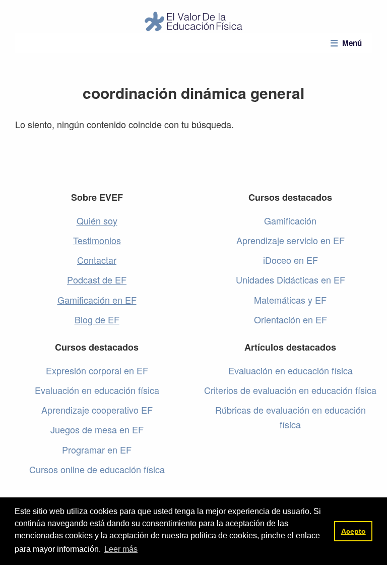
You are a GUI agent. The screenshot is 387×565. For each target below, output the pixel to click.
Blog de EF (97, 319)
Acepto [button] (353, 531)
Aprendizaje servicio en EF (290, 240)
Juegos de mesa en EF (97, 429)
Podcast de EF (96, 279)
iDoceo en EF (290, 259)
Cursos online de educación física (97, 469)
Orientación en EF (290, 319)
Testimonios (97, 240)
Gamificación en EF (97, 299)
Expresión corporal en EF (97, 370)
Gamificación (290, 220)
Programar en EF (97, 449)
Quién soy (97, 220)
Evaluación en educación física (97, 390)
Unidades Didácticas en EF (290, 279)
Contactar (96, 259)
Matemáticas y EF (290, 299)
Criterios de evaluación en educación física (290, 390)
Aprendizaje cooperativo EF (97, 409)
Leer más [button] (121, 549)
